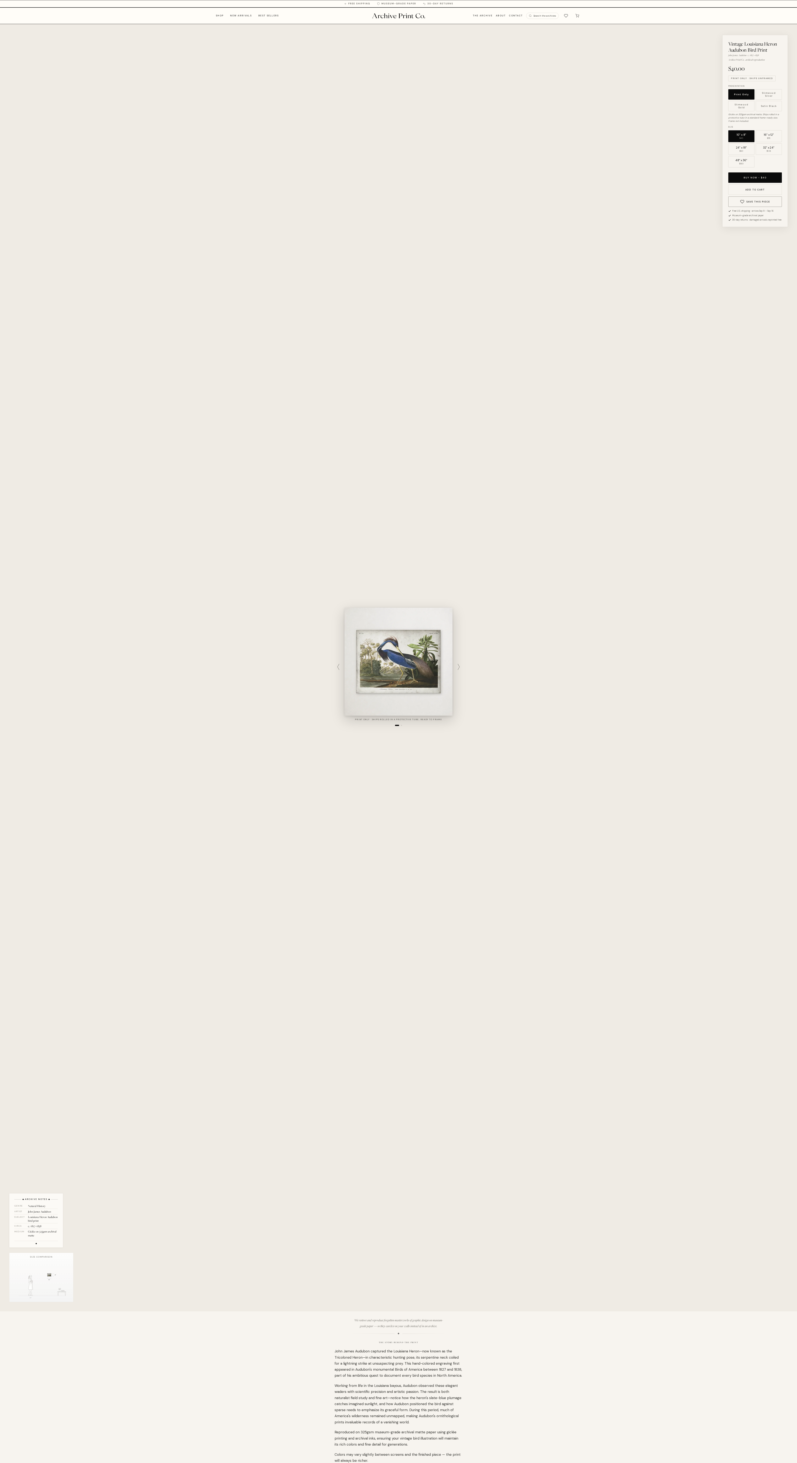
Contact (516, 15)
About (501, 15)
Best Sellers (268, 15)
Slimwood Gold (741, 106)
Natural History (36, 1206)
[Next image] (458, 666)
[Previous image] (338, 666)
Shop (220, 15)
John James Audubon (39, 1211)
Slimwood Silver (769, 94)
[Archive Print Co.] (398, 15)
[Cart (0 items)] (577, 16)
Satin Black (769, 106)
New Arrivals (241, 15)
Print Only (741, 94)
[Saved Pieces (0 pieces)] (566, 16)
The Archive (482, 15)
